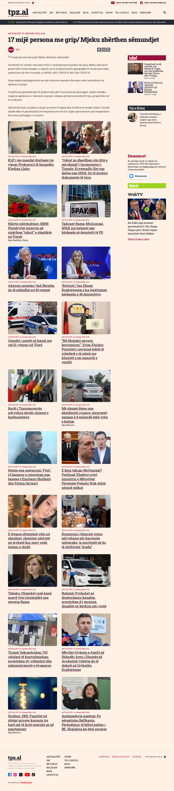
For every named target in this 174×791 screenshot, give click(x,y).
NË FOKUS (61, 12)
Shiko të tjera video (138, 239)
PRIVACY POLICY (121, 757)
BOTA (86, 12)
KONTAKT (104, 757)
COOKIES (136, 757)
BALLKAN (75, 12)
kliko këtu (148, 166)
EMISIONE (145, 12)
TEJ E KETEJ (122, 12)
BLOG (134, 12)
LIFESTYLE (97, 12)
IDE (51, 12)
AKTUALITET (39, 12)
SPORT (109, 12)
